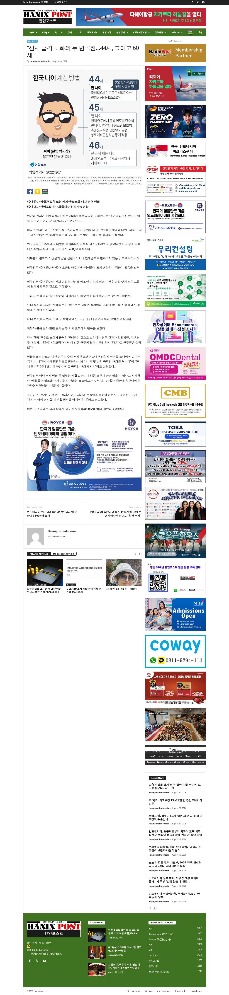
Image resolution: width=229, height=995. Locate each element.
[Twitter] (198, 2)
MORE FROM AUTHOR (63, 554)
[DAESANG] (175, 688)
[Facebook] (192, 2)
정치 (57, 32)
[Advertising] (84, 453)
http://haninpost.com (56, 536)
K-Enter (176, 32)
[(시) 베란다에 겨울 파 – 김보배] (124, 572)
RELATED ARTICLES (39, 554)
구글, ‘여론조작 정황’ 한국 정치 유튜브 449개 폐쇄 (83, 590)
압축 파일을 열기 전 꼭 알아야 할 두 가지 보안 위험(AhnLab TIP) (43, 590)
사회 (79, 32)
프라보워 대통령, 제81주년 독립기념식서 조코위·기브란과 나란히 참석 (175, 848)
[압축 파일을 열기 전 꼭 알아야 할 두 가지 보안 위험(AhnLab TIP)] (45, 572)
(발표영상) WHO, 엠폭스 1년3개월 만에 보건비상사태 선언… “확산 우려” (115, 513)
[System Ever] (175, 290)
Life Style (92, 32)
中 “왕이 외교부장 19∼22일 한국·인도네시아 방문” (175, 801)
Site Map (149, 991)
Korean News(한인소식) (160, 934)
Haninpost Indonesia (40, 61)
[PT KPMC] (175, 180)
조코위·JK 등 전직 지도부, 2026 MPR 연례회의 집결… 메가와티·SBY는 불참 (175, 864)
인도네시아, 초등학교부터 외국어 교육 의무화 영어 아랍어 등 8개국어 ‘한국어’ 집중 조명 (175, 832)
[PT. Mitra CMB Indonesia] (175, 401)
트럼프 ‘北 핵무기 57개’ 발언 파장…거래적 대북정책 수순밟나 (175, 817)
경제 (70, 32)
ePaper (46, 32)
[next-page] (140, 554)
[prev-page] (135, 554)
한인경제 (120, 32)
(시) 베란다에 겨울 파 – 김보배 (121, 588)
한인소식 (106, 32)
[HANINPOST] (175, 578)
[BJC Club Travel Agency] (175, 466)
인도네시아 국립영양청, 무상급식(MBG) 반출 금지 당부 (174, 895)
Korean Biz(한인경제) (159, 939)
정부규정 (159, 32)
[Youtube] (203, 2)
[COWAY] (175, 651)
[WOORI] (175, 253)
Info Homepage (164, 991)
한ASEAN (153, 961)
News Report (197, 991)
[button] (200, 32)
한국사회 (153, 966)
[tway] (175, 83)
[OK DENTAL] (175, 216)
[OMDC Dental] (175, 363)
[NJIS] (175, 614)
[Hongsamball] (175, 121)
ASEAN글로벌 (140, 32)
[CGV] (175, 755)
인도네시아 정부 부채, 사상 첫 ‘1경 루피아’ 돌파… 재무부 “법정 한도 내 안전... (174, 879)
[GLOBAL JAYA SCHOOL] (175, 541)
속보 (32, 32)
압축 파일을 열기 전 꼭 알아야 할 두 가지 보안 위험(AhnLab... (124, 931)
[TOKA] (175, 434)
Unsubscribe (181, 991)
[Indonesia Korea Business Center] (175, 151)
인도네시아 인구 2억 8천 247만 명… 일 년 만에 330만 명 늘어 (52, 513)
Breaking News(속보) (37, 585)
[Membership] (175, 53)
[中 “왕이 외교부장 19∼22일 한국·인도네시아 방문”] (97, 952)
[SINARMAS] (175, 503)
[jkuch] (175, 724)
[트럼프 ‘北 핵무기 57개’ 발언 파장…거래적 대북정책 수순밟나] (97, 969)
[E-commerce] (175, 327)
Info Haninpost (133, 991)
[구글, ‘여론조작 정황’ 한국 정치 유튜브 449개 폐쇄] (84, 572)
